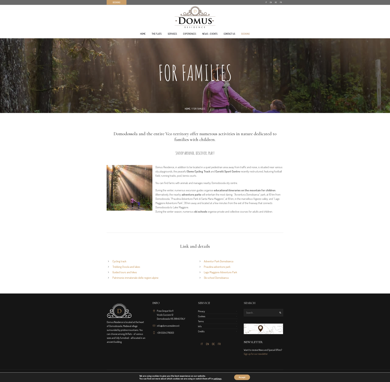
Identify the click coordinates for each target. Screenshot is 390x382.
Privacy (201, 311)
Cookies (201, 316)
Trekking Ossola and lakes (126, 266)
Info (200, 326)
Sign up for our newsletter (256, 353)
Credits (201, 331)
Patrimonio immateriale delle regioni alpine (135, 277)
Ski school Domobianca (216, 277)
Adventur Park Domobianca (218, 261)
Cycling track (119, 261)
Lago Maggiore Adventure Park (220, 272)
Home (187, 108)
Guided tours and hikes (124, 272)
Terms (201, 321)
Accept (242, 377)
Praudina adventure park (217, 266)
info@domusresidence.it (168, 325)
